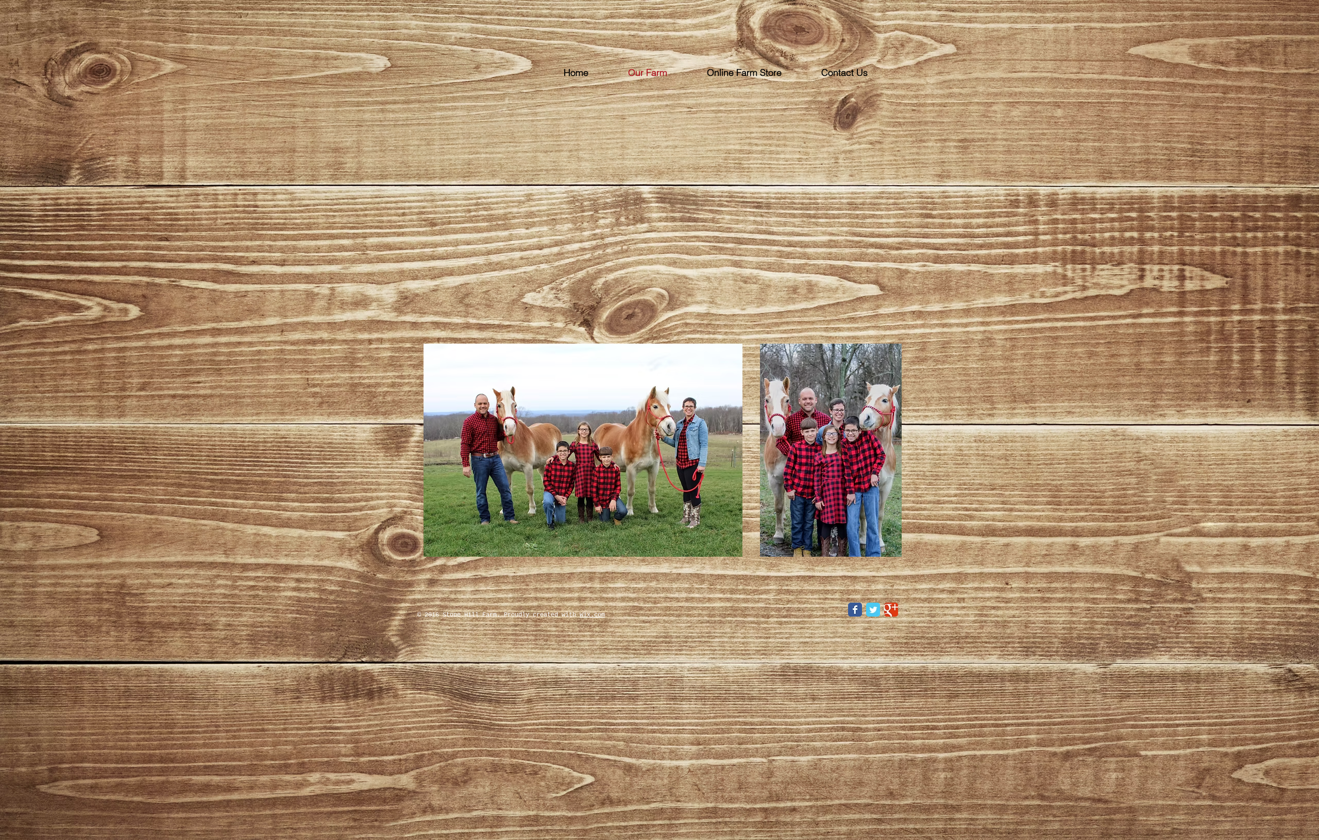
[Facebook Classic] (855, 610)
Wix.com (592, 615)
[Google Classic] (891, 610)
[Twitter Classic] (873, 610)
